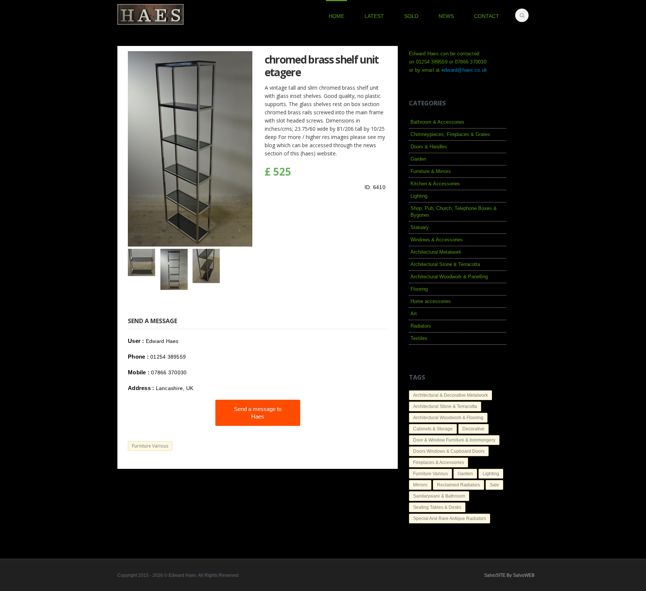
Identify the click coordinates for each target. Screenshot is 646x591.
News (446, 16)
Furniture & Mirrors (430, 171)
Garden (418, 159)
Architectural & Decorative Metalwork (450, 395)
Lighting (418, 196)
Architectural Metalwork (435, 252)
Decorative (473, 428)
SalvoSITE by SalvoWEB (509, 575)
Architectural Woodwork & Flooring (448, 417)
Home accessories (430, 301)
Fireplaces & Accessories (438, 462)
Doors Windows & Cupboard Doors (449, 451)
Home (336, 16)
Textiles (418, 338)
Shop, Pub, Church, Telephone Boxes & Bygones (453, 211)
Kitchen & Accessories (435, 183)
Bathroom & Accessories (437, 122)
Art (413, 313)
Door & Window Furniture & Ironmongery (454, 440)
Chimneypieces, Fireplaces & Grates (450, 134)
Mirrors (420, 485)
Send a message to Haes (258, 413)
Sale (494, 485)
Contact (486, 16)
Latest (374, 16)
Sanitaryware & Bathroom (439, 496)
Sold (411, 16)
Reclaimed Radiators (458, 485)
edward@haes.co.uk (464, 70)
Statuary (419, 227)
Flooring (419, 289)
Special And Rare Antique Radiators (449, 518)
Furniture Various (150, 446)
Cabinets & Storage (433, 428)
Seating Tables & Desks (437, 507)
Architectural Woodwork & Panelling (449, 276)
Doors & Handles (428, 146)
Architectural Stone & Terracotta (445, 264)
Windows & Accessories (436, 239)
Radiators (420, 326)
